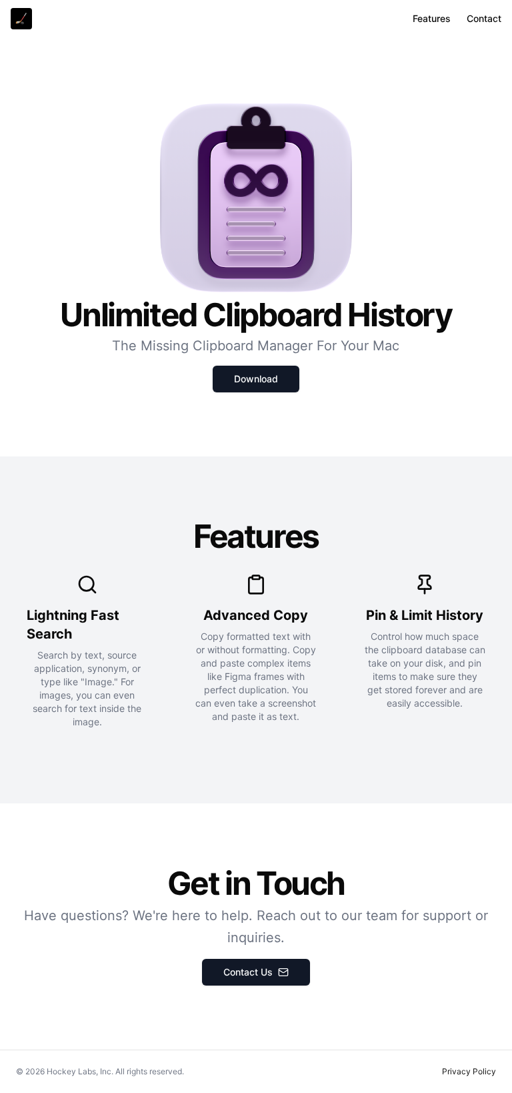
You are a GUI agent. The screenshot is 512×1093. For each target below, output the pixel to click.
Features (432, 18)
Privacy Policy (469, 1071)
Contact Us (248, 972)
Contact (484, 18)
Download (256, 378)
